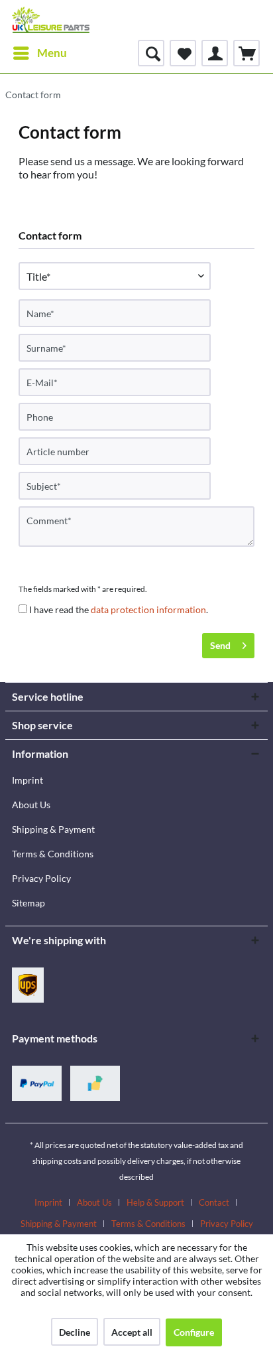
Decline (74, 1332)
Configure (194, 1332)
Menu (52, 53)
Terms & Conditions (52, 853)
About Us (31, 804)
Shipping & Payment (53, 829)
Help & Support (155, 1202)
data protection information (148, 609)
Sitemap (28, 902)
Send (220, 645)
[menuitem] (39, 53)
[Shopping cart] (246, 53)
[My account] (214, 53)
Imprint (27, 780)
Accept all (131, 1332)
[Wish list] (183, 53)
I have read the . (118, 609)
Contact (214, 1202)
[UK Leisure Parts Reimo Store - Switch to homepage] (50, 20)
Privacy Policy (41, 878)
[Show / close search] (151, 53)
